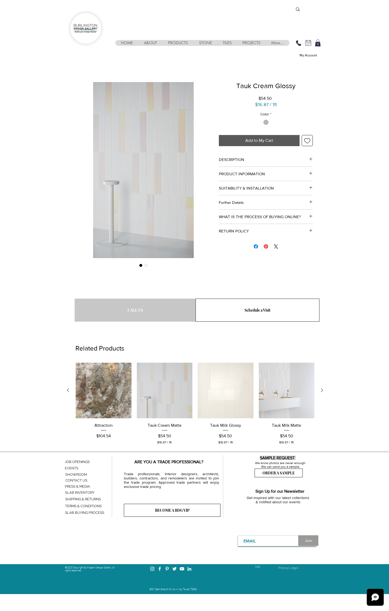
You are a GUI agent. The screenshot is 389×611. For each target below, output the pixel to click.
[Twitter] (174, 569)
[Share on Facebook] (256, 246)
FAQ (257, 567)
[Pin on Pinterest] (266, 246)
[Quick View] (104, 391)
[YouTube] (182, 569)
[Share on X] (276, 246)
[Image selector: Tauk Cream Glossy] (140, 265)
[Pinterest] (167, 569)
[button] (150, 43)
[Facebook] (159, 569)
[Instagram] (152, 569)
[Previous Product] (68, 390)
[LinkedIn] (189, 569)
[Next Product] (322, 390)
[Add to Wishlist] (307, 140)
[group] (195, 403)
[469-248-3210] (298, 43)
